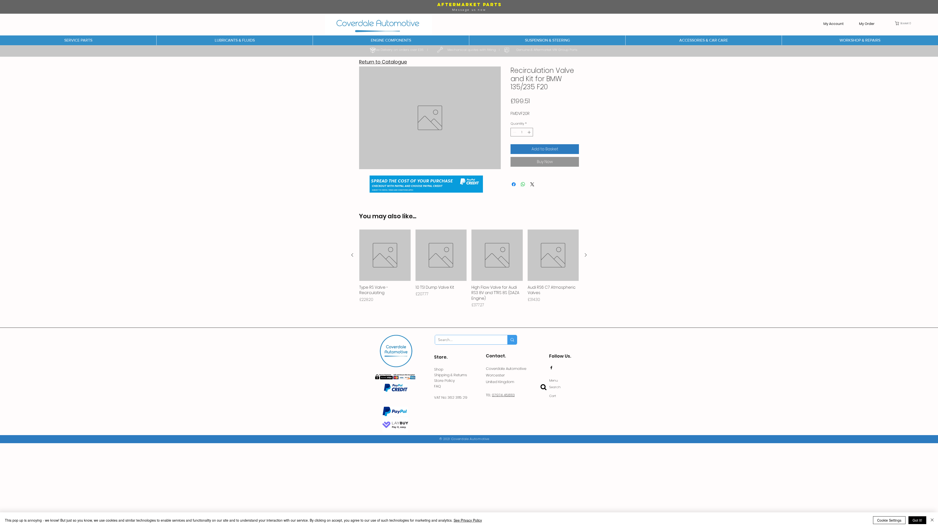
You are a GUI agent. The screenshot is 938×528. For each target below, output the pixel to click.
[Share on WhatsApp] (523, 184)
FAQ (437, 386)
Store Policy (444, 380)
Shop (438, 369)
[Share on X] (532, 184)
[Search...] (512, 339)
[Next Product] (586, 255)
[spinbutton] (522, 132)
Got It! (917, 520)
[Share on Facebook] (514, 184)
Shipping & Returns (450, 374)
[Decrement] (514, 132)
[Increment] (530, 132)
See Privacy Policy (468, 520)
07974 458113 (503, 394)
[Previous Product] (352, 255)
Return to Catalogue (383, 62)
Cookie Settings (889, 520)
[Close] (932, 520)
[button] (904, 23)
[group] (469, 268)
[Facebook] (551, 367)
